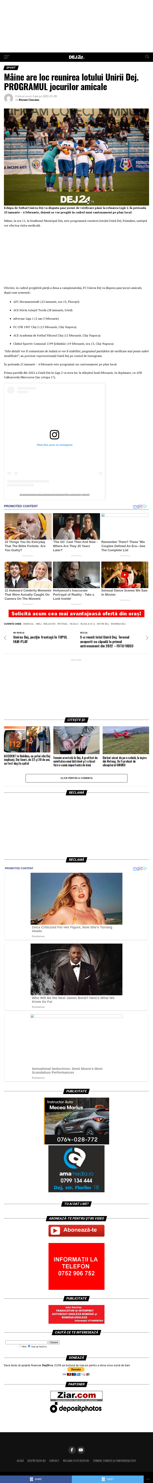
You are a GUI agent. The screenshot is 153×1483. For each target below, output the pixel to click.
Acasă (20, 1461)
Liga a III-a (88, 624)
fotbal (63, 624)
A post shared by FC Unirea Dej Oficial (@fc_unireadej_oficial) (55, 493)
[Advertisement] (76, 26)
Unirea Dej (119, 624)
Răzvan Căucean (29, 99)
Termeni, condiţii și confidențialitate (114, 1461)
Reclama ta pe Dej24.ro (76, 1461)
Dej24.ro (50, 624)
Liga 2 (75, 624)
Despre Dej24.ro (36, 1461)
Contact (54, 1461)
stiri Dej (103, 624)
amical (29, 624)
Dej (39, 624)
